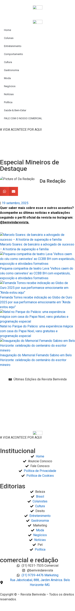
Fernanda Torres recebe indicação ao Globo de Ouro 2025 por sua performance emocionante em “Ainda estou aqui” (36, 302)
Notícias (9, 94)
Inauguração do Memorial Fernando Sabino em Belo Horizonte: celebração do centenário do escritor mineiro (36, 360)
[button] (4, 191)
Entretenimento (12, 46)
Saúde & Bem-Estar (15, 110)
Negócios (9, 86)
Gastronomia (11, 70)
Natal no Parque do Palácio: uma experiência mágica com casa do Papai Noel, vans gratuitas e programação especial (36, 331)
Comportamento (13, 54)
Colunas (8, 38)
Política (8, 102)
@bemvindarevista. (14, 222)
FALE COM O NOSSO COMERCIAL (23, 118)
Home (7, 30)
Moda (7, 78)
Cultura (8, 62)
